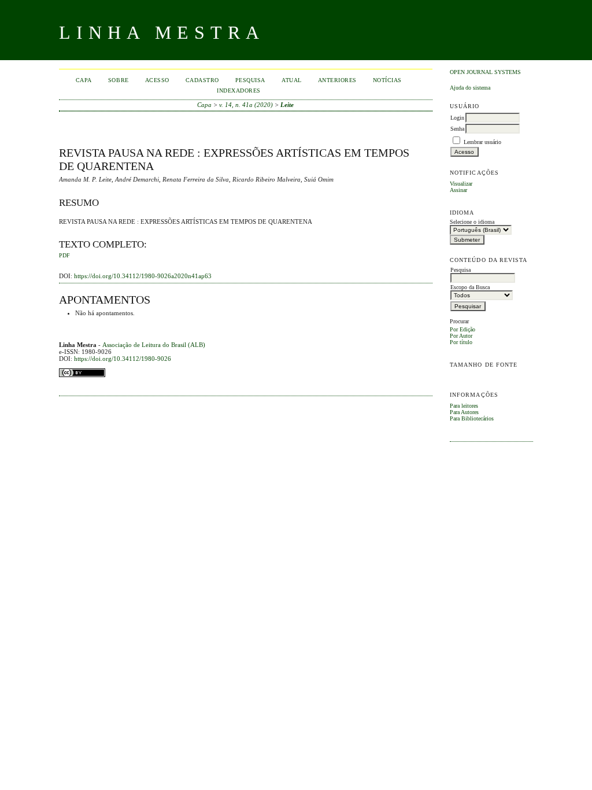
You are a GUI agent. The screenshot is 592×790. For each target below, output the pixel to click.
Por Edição (462, 329)
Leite (287, 104)
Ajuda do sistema (470, 87)
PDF (64, 256)
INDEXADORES (239, 90)
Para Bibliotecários (472, 418)
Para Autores (464, 412)
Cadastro (202, 80)
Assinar (458, 190)
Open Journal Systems (485, 72)
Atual (292, 80)
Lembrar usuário (482, 142)
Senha (457, 128)
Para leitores (464, 406)
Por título (461, 342)
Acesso (157, 80)
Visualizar (461, 183)
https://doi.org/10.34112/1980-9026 (122, 358)
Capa (84, 80)
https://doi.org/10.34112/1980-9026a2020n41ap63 (143, 275)
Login (457, 118)
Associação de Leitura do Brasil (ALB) (153, 344)
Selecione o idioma (472, 222)
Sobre (118, 80)
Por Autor (461, 336)
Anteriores (337, 80)
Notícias (387, 80)
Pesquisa (250, 80)
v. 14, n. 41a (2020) (246, 104)
